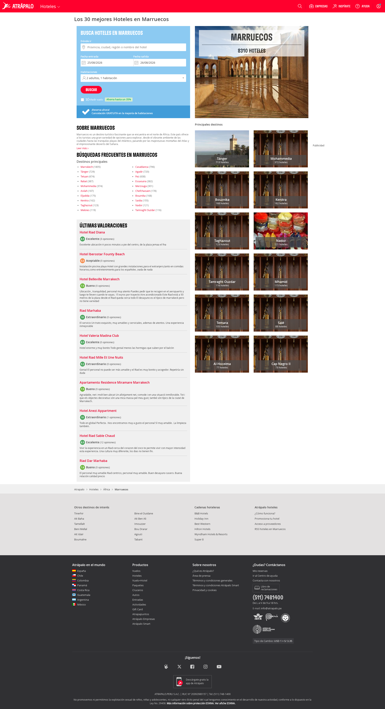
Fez (137, 176)
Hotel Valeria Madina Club (99, 336)
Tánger (84, 171)
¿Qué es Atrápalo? (203, 571)
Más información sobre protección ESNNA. (190, 703)
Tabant (138, 539)
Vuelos (136, 571)
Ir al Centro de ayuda (265, 575)
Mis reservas (260, 571)
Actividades (139, 604)
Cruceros (137, 590)
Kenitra (85, 200)
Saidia (138, 200)
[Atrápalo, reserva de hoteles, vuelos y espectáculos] (18, 6)
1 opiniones (113, 417)
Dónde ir (86, 41)
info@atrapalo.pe (271, 608)
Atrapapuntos (140, 614)
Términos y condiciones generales (212, 580)
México (81, 604)
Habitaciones (89, 71)
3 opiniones (107, 238)
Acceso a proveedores (268, 524)
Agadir (139, 171)
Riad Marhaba (90, 311)
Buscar (91, 89)
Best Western (202, 524)
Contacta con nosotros (266, 580)
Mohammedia (88, 186)
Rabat (84, 181)
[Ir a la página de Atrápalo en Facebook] (192, 667)
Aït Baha (79, 518)
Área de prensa (201, 575)
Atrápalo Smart (141, 624)
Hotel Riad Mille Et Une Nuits (101, 358)
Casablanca (141, 166)
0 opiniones (107, 260)
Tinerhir (78, 513)
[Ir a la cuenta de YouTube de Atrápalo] (219, 667)
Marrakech (87, 166)
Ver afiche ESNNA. (225, 703)
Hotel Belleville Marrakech (100, 279)
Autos (135, 595)
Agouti (138, 534)
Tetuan (84, 176)
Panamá (82, 585)
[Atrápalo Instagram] (206, 667)
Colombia (83, 580)
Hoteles (93, 489)
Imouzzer (140, 524)
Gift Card (137, 609)
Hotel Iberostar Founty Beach (102, 254)
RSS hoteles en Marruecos (270, 529)
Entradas (137, 599)
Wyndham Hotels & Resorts (211, 534)
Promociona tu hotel (267, 518)
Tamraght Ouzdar (145, 210)
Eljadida (85, 195)
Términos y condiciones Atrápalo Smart (215, 585)
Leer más (82, 148)
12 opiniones (108, 442)
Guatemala (83, 595)
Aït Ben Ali (140, 518)
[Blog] (166, 666)
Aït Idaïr (78, 534)
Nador (138, 205)
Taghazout (86, 205)
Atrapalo (79, 489)
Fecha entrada (89, 56)
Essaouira (140, 181)
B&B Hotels (201, 513)
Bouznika (140, 195)
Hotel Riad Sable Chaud (97, 436)
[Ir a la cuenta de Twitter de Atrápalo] (179, 667)
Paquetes (138, 585)
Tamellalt (79, 524)
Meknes (85, 210)
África (106, 489)
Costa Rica (83, 590)
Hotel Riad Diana (92, 232)
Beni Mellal (80, 529)
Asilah (84, 190)
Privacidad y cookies (204, 590)
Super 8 (199, 539)
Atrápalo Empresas (143, 619)
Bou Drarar (140, 529)
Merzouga (141, 186)
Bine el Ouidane (143, 513)
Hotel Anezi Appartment (98, 411)
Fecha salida (141, 56)
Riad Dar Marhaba (93, 461)
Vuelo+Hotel (139, 580)
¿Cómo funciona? (265, 513)
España (81, 571)
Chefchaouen (142, 190)
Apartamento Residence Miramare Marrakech (115, 383)
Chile (80, 575)
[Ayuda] (362, 6)
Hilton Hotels (202, 529)
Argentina (83, 599)
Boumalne (80, 539)
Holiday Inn (201, 518)
